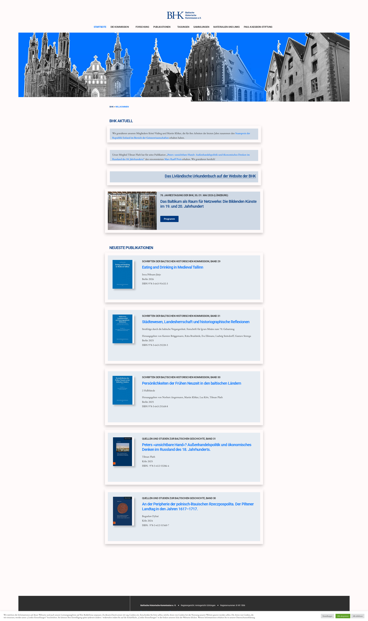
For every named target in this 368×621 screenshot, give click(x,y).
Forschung (142, 26)
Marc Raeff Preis (173, 159)
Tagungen (183, 26)
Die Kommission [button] (120, 26)
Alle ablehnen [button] (358, 616)
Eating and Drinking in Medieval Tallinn (172, 267)
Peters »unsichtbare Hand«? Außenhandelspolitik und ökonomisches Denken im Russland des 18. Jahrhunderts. (196, 447)
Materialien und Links (226, 26)
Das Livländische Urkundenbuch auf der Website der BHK (210, 176)
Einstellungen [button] (327, 616)
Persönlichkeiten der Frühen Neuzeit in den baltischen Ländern (191, 383)
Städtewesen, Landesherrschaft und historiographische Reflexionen (195, 322)
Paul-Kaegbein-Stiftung (258, 26)
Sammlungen (201, 26)
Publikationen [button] (161, 26)
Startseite (100, 26)
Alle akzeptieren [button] (343, 616)
